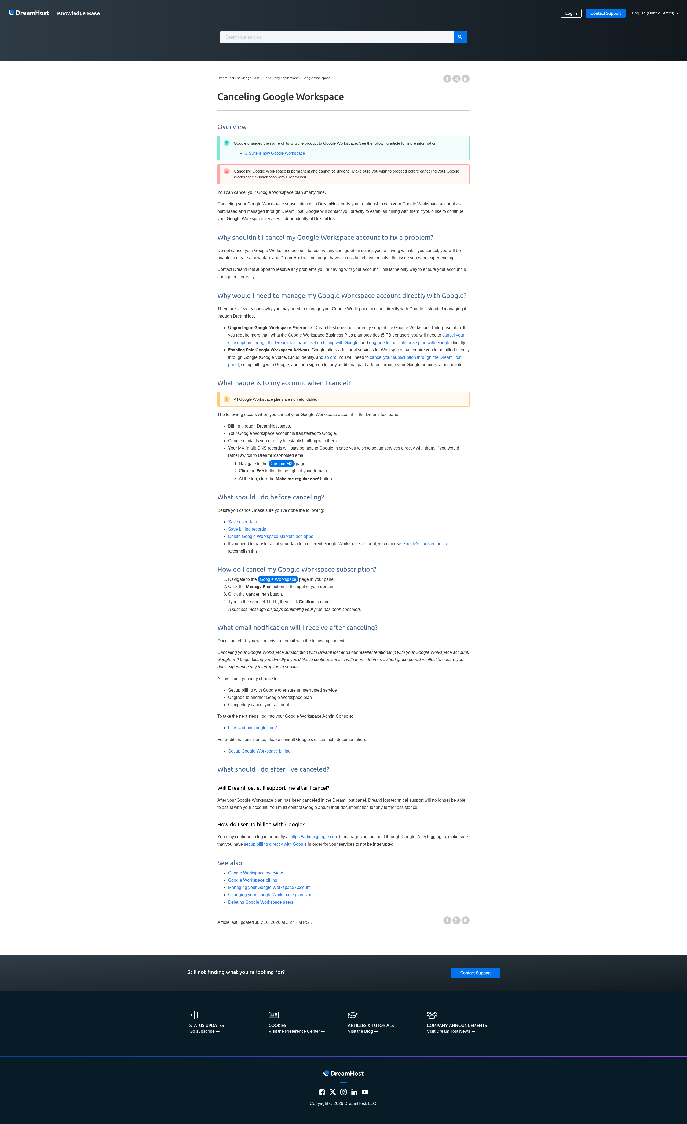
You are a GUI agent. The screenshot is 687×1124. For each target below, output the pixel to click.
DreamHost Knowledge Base (238, 78)
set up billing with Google (334, 342)
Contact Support (605, 13)
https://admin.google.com (314, 836)
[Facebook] (322, 1092)
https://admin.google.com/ (252, 727)
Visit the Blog (360, 1031)
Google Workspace (316, 78)
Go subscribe (202, 1031)
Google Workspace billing (252, 880)
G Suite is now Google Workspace (274, 153)
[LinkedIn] (354, 1092)
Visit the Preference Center (294, 1031)
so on (329, 357)
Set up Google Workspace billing (259, 751)
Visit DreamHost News (448, 1031)
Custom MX (282, 463)
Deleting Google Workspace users (260, 902)
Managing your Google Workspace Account (269, 887)
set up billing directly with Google (275, 844)
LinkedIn (466, 79)
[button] (652, 13)
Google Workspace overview (255, 873)
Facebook (447, 79)
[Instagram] (343, 1092)
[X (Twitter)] (332, 1092)
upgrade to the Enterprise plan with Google (409, 342)
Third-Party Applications (281, 78)
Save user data (242, 522)
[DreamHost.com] (29, 13)
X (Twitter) (456, 79)
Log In (571, 13)
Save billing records (247, 529)
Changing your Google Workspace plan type (270, 894)
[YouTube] (365, 1092)
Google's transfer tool (422, 543)
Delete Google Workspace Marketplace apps (270, 536)
